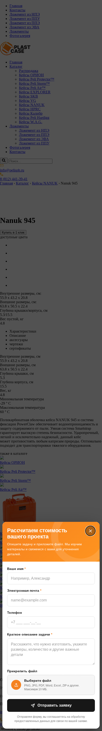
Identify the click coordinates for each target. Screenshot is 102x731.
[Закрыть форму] (90, 530)
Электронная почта (24, 590)
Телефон (14, 612)
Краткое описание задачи (29, 634)
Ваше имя (16, 569)
